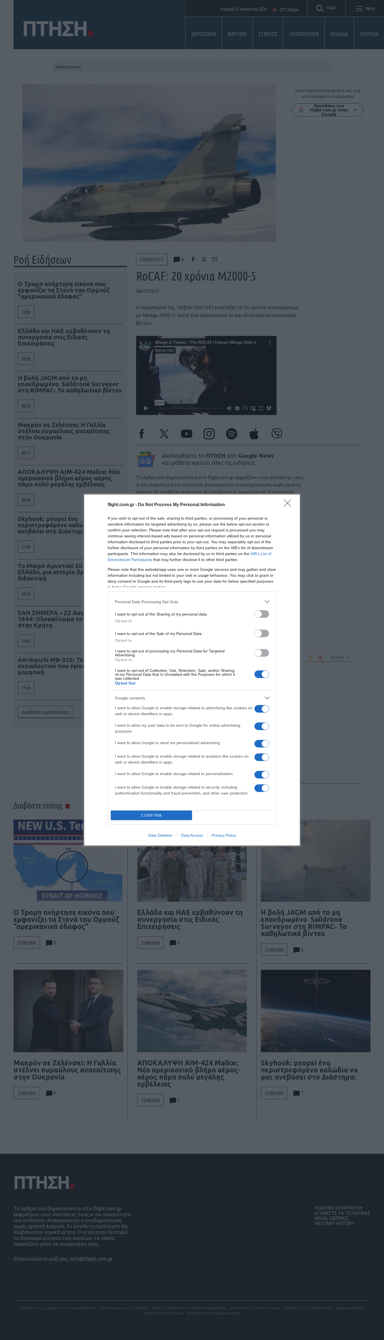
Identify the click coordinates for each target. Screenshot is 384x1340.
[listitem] (192, 602)
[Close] (289, 505)
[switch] (261, 614)
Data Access (192, 835)
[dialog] (192, 670)
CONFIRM (151, 815)
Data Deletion (160, 835)
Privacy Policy (224, 835)
